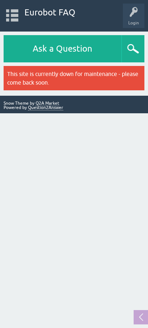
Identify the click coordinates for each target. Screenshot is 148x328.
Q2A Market (47, 103)
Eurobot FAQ (49, 12)
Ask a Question (62, 48)
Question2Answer (45, 107)
